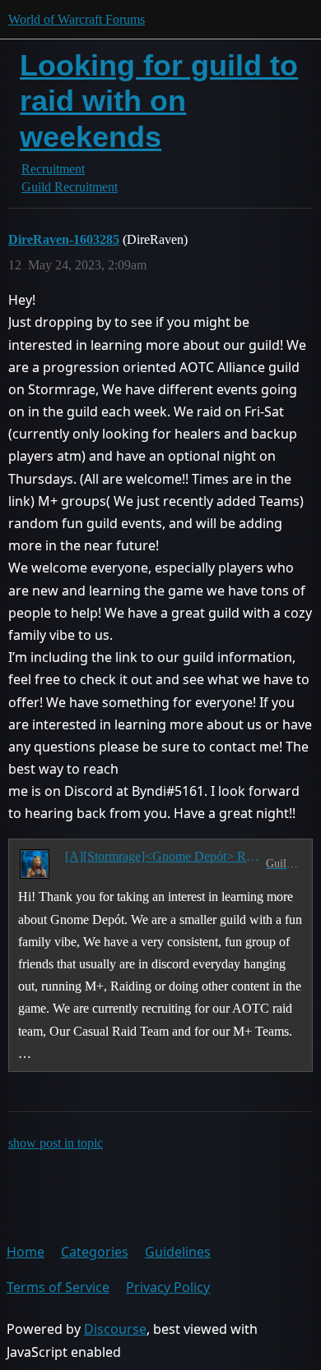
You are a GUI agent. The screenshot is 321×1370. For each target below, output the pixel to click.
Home (25, 1252)
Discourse (115, 1329)
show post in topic (55, 1143)
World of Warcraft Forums (76, 19)
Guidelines (178, 1252)
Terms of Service (58, 1287)
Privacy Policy (168, 1287)
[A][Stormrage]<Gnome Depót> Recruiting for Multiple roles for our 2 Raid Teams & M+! (162, 856)
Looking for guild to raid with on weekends (159, 100)
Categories (94, 1252)
